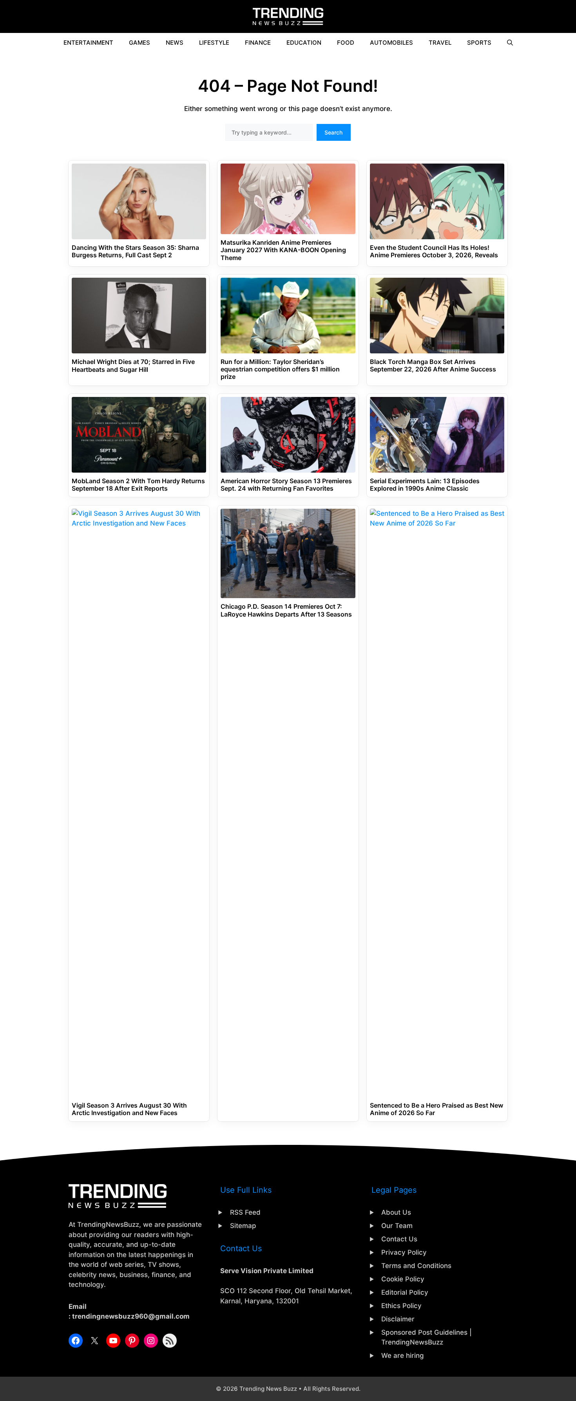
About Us (396, 1212)
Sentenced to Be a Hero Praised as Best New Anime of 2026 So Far (436, 1109)
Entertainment (88, 42)
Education (303, 42)
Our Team (397, 1226)
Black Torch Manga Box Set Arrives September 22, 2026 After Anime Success (433, 365)
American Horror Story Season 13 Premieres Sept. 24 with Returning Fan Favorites (286, 484)
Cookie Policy (402, 1279)
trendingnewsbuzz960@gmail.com (131, 1316)
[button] (510, 43)
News (174, 42)
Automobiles (391, 42)
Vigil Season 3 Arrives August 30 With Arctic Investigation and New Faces (129, 1109)
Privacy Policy (404, 1252)
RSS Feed (245, 1212)
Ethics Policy (401, 1306)
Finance (258, 42)
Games (139, 42)
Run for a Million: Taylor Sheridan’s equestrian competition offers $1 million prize (280, 369)
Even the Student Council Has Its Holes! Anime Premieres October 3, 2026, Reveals (434, 251)
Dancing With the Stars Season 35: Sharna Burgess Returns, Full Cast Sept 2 (135, 251)
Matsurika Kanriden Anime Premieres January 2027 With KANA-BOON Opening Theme (283, 250)
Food (345, 42)
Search (333, 132)
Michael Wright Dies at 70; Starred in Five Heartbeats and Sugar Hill (133, 365)
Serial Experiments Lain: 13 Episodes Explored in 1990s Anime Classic (425, 484)
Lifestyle (214, 42)
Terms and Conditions (416, 1266)
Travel (440, 42)
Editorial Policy (404, 1292)
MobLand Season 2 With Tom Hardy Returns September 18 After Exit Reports (138, 484)
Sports (479, 42)
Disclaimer (398, 1319)
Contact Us (399, 1239)
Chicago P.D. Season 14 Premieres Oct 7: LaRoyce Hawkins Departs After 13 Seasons (286, 610)
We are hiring (402, 1355)
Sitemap (243, 1226)
